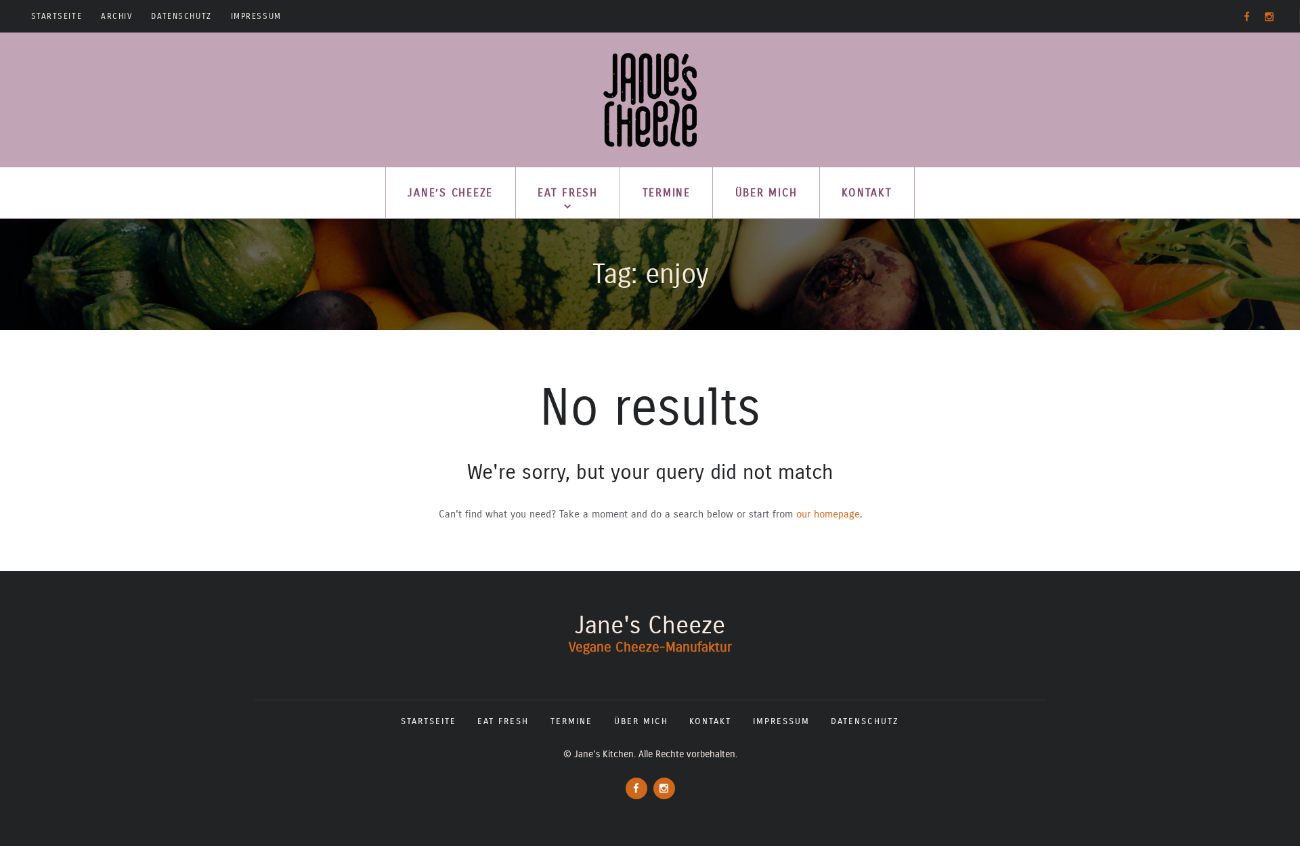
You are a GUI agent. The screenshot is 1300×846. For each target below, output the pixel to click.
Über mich (766, 192)
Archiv (116, 16)
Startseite (57, 16)
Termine (667, 192)
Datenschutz (181, 16)
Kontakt (867, 192)
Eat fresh (568, 192)
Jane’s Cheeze (450, 192)
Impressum (256, 16)
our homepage (828, 514)
